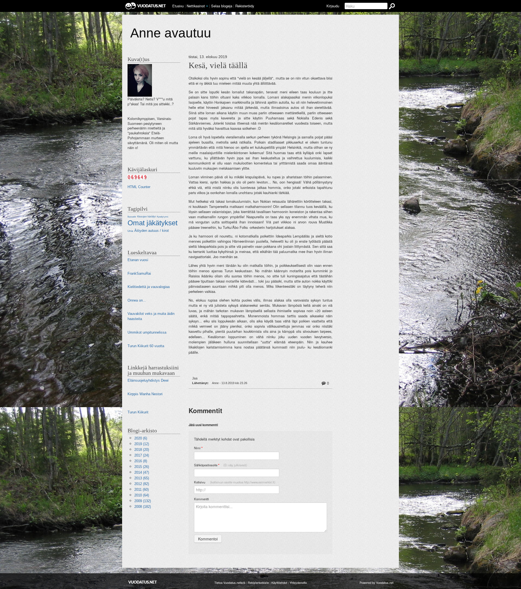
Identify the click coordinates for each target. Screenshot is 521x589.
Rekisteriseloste (258, 582)
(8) (140, 461)
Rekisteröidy (244, 5)
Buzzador (132, 217)
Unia (130, 230)
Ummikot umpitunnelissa (147, 332)
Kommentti (201, 499)
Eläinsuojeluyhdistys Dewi (148, 380)
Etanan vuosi (138, 260)
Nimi (198, 448)
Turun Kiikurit (138, 412)
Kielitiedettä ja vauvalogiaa (149, 287)
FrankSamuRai (139, 273)
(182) (142, 507)
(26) (141, 467)
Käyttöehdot (279, 582)
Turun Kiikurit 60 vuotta (146, 346)
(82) (141, 484)
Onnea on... (137, 300)
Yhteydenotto (298, 582)
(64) (141, 495)
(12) (141, 444)
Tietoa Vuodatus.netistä (229, 582)
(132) (142, 501)
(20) (141, 450)
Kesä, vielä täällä (218, 65)
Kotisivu (234, 482)
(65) (141, 478)
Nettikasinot (196, 5)
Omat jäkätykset (152, 223)
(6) (140, 438)
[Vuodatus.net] (143, 582)
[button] (207, 6)
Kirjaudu (332, 5)
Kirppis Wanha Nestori (145, 394)
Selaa (221, 5)
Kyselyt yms (162, 217)
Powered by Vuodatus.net (376, 582)
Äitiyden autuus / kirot (151, 231)
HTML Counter (139, 187)
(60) (141, 489)
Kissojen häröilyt (146, 216)
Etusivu (178, 5)
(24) (141, 455)
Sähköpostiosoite (220, 465)
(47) (141, 472)
